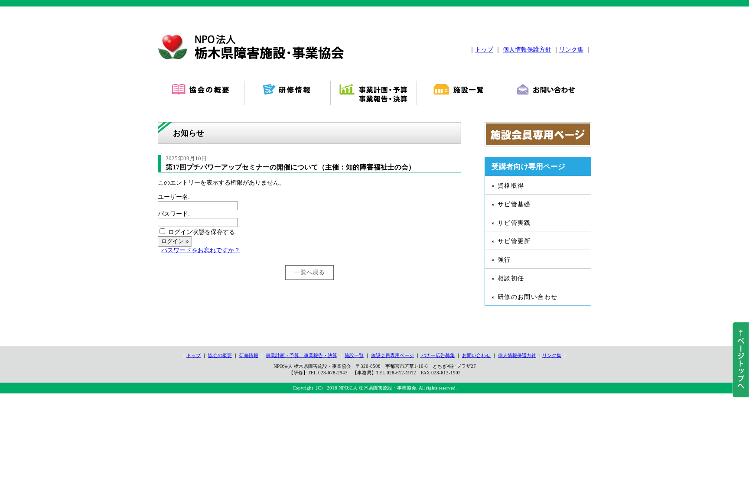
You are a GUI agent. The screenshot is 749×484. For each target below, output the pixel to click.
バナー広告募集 (437, 355)
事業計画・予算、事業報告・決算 (301, 355)
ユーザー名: (174, 197)
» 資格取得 (508, 185)
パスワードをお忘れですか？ (200, 250)
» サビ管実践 (511, 223)
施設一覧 (354, 355)
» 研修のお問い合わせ (524, 297)
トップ (484, 49)
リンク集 (571, 49)
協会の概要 (220, 355)
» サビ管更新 (511, 241)
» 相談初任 (508, 278)
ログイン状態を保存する (201, 232)
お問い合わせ (476, 355)
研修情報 (248, 355)
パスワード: (174, 214)
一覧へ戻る (309, 272)
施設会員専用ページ (392, 355)
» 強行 (501, 260)
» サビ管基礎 (511, 204)
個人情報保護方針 (527, 49)
